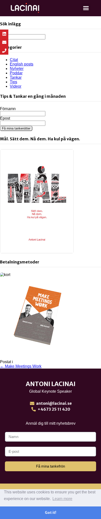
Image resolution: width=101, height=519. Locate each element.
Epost (5, 118)
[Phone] (4, 50)
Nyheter (17, 68)
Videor (15, 86)
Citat (14, 60)
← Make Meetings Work (20, 366)
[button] (86, 8)
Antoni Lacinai (51, 384)
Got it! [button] (50, 512)
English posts (21, 64)
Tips (13, 82)
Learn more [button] (62, 499)
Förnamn (8, 109)
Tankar (16, 77)
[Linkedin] (4, 34)
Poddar (16, 73)
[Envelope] (4, 42)
